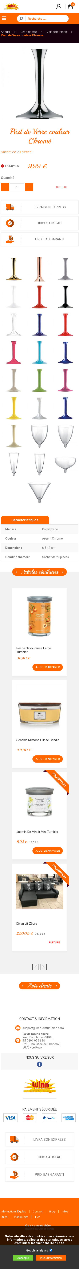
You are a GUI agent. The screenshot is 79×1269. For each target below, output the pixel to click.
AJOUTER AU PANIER (47, 667)
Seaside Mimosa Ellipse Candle (37, 740)
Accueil (6, 32)
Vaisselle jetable (57, 32)
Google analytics (37, 1250)
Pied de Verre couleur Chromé (22, 35)
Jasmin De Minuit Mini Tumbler (37, 832)
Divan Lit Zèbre (26, 923)
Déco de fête (28, 32)
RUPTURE (54, 942)
